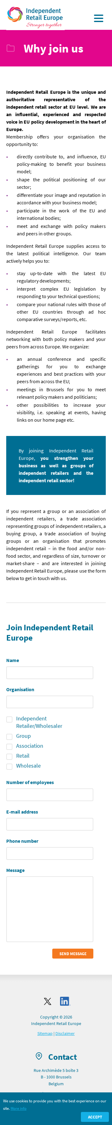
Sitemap (45, 1033)
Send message (72, 953)
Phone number (22, 841)
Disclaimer (65, 1033)
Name (12, 660)
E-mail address (22, 812)
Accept (95, 1116)
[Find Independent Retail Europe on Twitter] (47, 1001)
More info (18, 1108)
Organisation (20, 689)
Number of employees (30, 782)
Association (29, 745)
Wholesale (28, 765)
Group (23, 735)
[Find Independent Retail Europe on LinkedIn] (65, 1001)
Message (15, 870)
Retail (23, 755)
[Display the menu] (98, 18)
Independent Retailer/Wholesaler (39, 722)
